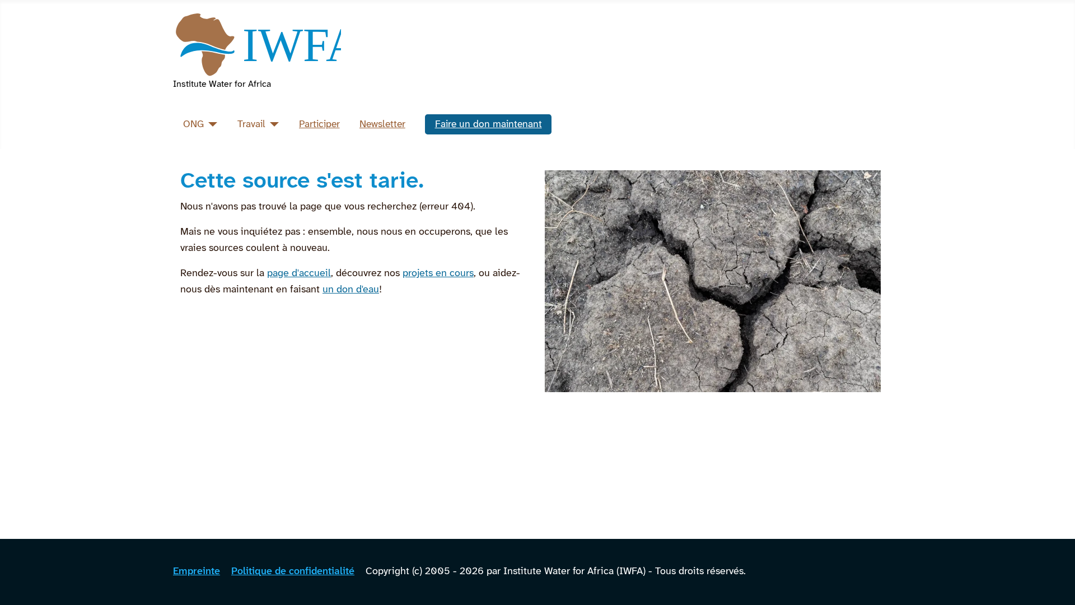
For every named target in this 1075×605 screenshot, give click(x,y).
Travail (251, 124)
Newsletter (382, 124)
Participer (319, 124)
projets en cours (438, 273)
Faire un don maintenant (488, 124)
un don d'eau (350, 290)
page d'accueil (299, 273)
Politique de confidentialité (292, 571)
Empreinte (196, 571)
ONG (193, 124)
